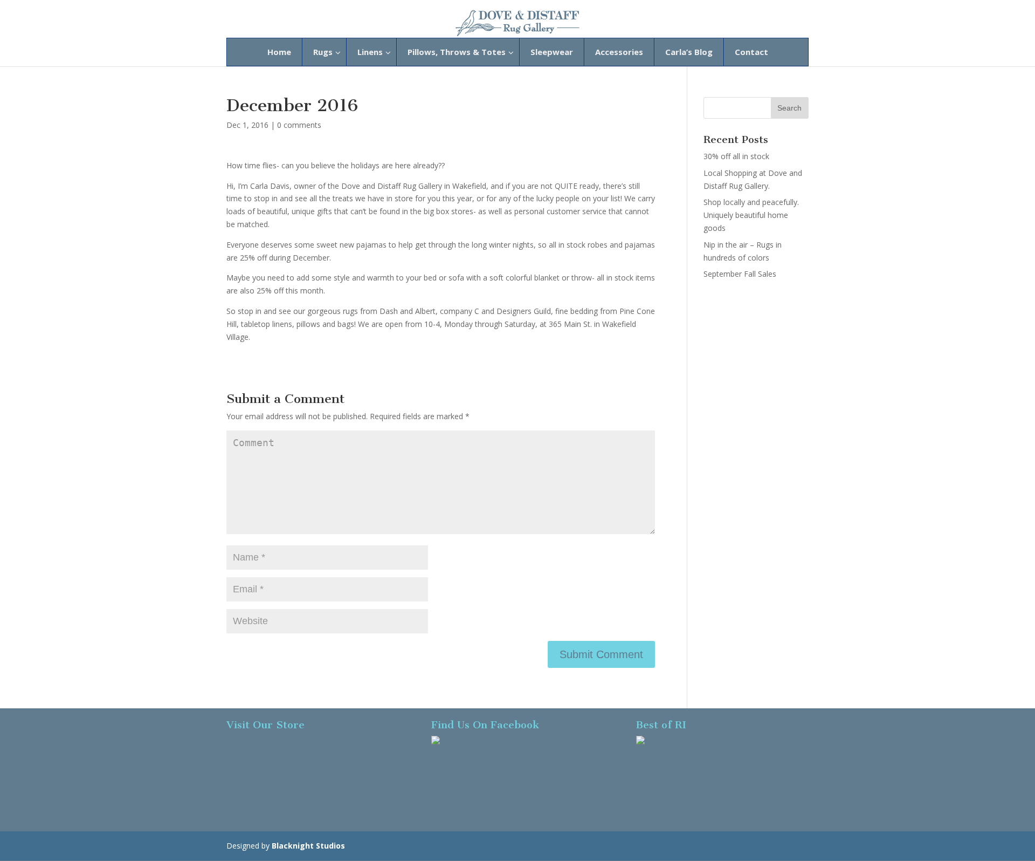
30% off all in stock (736, 156)
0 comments (299, 125)
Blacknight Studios (308, 845)
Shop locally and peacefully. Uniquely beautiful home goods (751, 215)
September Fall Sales (739, 274)
